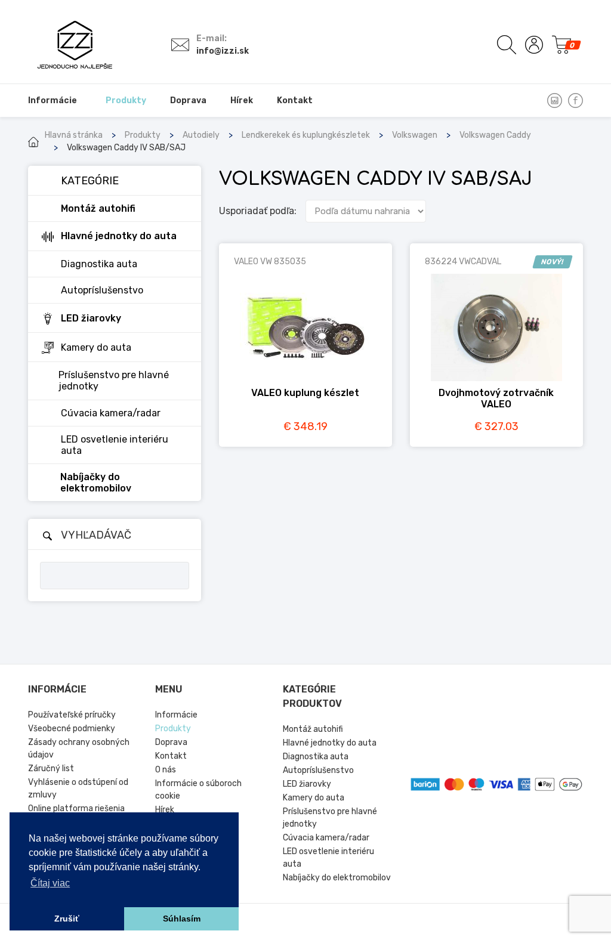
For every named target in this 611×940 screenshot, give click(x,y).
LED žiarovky (307, 784)
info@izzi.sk (222, 51)
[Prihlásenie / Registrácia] (534, 45)
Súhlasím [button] (181, 918)
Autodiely (201, 135)
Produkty (143, 135)
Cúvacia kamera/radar (326, 838)
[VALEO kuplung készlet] (305, 327)
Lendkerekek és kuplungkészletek (306, 135)
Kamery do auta (313, 798)
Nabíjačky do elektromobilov (337, 878)
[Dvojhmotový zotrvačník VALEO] (496, 327)
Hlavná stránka (74, 135)
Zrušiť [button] (66, 918)
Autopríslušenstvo (318, 770)
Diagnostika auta (315, 757)
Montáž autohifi (313, 729)
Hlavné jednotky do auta (330, 743)
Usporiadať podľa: (258, 211)
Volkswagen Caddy (495, 135)
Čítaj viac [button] (50, 883)
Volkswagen (414, 135)
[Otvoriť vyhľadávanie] (506, 44)
